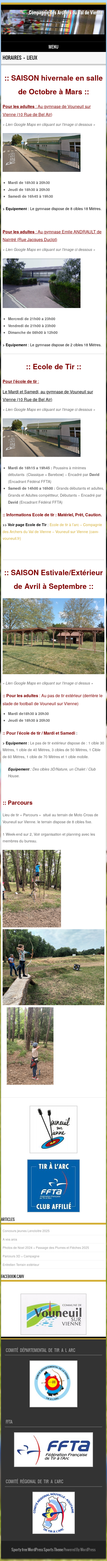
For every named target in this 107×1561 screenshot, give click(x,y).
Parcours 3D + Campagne (21, 1256)
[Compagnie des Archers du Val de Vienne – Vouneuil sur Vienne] (52, 32)
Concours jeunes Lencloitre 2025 (26, 1230)
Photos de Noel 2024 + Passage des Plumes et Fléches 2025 (46, 1247)
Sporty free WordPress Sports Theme (37, 1549)
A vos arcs (10, 1239)
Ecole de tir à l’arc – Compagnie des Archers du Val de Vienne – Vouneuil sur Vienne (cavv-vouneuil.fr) (52, 531)
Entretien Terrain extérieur (21, 1264)
